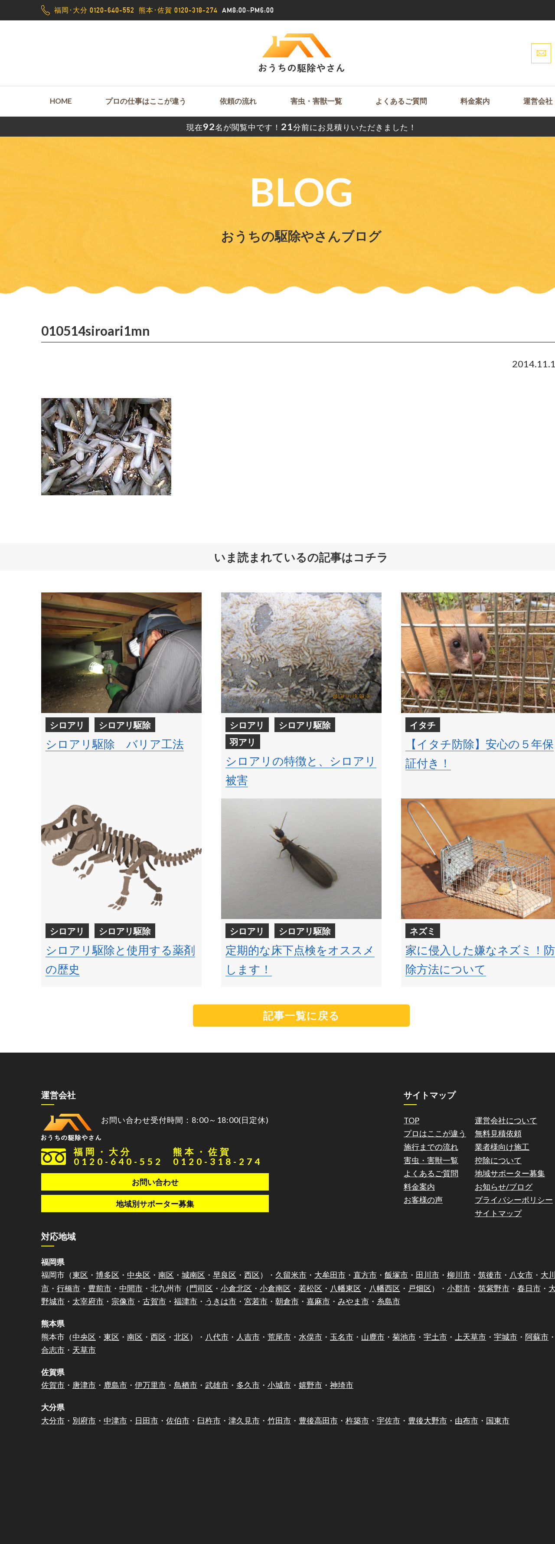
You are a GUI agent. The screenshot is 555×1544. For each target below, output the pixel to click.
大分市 (53, 1420)
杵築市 (357, 1420)
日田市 (146, 1420)
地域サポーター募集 (510, 1173)
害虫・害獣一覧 (316, 100)
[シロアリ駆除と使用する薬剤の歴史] (121, 858)
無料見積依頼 (498, 1133)
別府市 (84, 1420)
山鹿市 (373, 1336)
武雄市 (217, 1385)
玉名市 (341, 1336)
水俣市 (310, 1336)
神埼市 (341, 1385)
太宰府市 (88, 1301)
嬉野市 (310, 1385)
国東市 (497, 1420)
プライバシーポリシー (514, 1199)
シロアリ (67, 725)
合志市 (53, 1349)
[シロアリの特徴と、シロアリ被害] (301, 652)
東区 (80, 1274)
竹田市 (279, 1420)
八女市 (521, 1274)
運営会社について (506, 1120)
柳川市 (458, 1274)
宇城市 (505, 1336)
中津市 (115, 1420)
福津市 (185, 1301)
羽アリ (243, 741)
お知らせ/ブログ (503, 1186)
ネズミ (423, 931)
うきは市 (220, 1301)
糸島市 (388, 1301)
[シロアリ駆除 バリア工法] (121, 652)
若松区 (310, 1288)
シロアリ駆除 (125, 725)
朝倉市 (287, 1301)
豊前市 (99, 1288)
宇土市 (435, 1336)
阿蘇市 (536, 1336)
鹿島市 (115, 1385)
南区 (166, 1274)
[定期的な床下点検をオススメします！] (301, 858)
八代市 (217, 1336)
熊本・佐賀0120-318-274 (217, 1156)
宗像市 (123, 1301)
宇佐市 (388, 1420)
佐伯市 (177, 1420)
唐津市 (84, 1385)
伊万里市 (150, 1385)
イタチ (423, 725)
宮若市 (256, 1301)
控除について (498, 1160)
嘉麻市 (318, 1301)
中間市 (131, 1288)
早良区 (224, 1274)
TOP (411, 1120)
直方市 (365, 1274)
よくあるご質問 (401, 100)
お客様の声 (423, 1199)
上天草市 (470, 1336)
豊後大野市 (427, 1420)
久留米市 (291, 1274)
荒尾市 (279, 1336)
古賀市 (154, 1301)
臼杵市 (209, 1420)
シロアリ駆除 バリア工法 (115, 744)
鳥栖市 (185, 1385)
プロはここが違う (435, 1133)
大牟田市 (330, 1274)
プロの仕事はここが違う (145, 100)
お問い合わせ (155, 1182)
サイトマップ (498, 1213)
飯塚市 (396, 1274)
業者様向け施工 (502, 1146)
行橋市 (68, 1288)
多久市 (248, 1385)
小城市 (279, 1385)
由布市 (466, 1420)
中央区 (138, 1274)
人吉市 (248, 1336)
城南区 (193, 1274)
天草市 (84, 1349)
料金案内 (475, 100)
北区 (181, 1336)
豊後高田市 (318, 1420)
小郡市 (458, 1288)
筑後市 (490, 1274)
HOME (61, 100)
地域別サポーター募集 (155, 1203)
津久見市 (244, 1420)
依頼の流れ (238, 100)
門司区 (201, 1288)
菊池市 (404, 1336)
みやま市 (353, 1301)
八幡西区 (384, 1288)
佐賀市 (53, 1385)
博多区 (107, 1274)
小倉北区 (236, 1288)
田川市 (427, 1274)
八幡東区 (345, 1288)
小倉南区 (275, 1288)
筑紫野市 (493, 1288)
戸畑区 (419, 1288)
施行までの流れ (431, 1146)
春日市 (529, 1288)
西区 (252, 1274)
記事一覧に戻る (301, 1015)
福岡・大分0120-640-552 (118, 1156)
